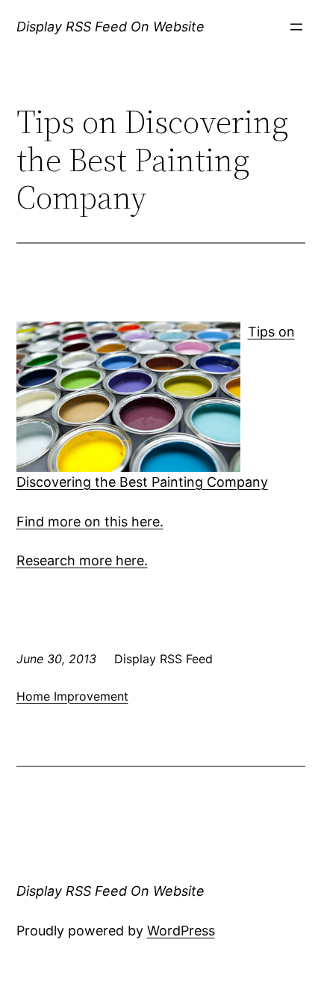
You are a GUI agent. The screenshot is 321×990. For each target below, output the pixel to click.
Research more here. (82, 560)
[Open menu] (296, 27)
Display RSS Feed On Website (110, 26)
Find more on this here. (89, 521)
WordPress (181, 930)
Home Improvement (72, 696)
